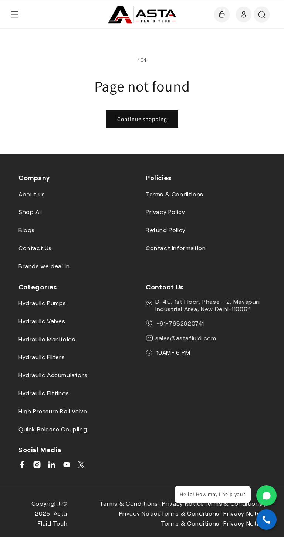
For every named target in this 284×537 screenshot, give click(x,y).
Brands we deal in (44, 265)
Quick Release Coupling (52, 429)
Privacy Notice (183, 503)
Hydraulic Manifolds (46, 338)
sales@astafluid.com (185, 337)
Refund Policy (166, 229)
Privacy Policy (165, 211)
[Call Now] (266, 519)
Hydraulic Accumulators (52, 374)
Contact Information (176, 247)
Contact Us (35, 247)
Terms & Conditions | (130, 503)
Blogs (26, 229)
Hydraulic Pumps (42, 302)
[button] (15, 14)
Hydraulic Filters (41, 356)
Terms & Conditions (174, 193)
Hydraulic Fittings (43, 392)
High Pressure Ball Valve (52, 410)
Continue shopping (142, 119)
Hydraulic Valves (41, 320)
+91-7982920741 (179, 323)
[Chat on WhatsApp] (266, 495)
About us (31, 193)
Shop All (30, 211)
